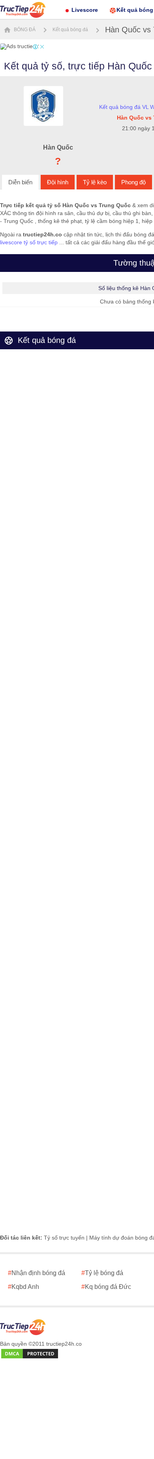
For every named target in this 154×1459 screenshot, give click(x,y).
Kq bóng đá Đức (106, 1286)
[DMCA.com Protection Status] (29, 1354)
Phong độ (133, 182)
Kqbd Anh (23, 1286)
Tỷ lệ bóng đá (102, 1273)
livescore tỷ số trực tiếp (29, 242)
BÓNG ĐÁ (24, 29)
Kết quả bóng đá (70, 29)
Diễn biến (20, 182)
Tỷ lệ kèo (95, 182)
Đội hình (57, 182)
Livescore (84, 10)
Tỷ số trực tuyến (64, 1237)
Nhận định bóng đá (36, 1273)
